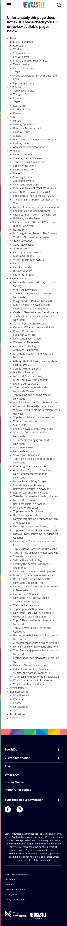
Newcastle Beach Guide (27, 338)
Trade (16, 72)
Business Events (22, 271)
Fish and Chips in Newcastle (29, 665)
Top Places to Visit (24, 90)
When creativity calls (25, 289)
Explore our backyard (25, 383)
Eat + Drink (19, 105)
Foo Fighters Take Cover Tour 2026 (33, 196)
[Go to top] (60, 920)
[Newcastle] (38, 916)
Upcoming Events (23, 83)
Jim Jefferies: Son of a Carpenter (31, 211)
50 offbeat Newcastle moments (31, 673)
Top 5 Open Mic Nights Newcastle (32, 609)
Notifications (20, 706)
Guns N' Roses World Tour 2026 (31, 192)
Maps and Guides (23, 256)
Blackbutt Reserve (23, 372)
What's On (12, 775)
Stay (12, 117)
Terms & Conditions (15, 889)
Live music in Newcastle (27, 594)
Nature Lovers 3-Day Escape (29, 481)
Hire (15, 263)
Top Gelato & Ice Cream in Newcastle (34, 417)
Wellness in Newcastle (26, 342)
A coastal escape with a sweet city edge (36, 643)
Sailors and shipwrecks (26, 455)
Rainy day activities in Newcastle (32, 489)
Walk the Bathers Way (26, 605)
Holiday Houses (22, 132)
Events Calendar (22, 154)
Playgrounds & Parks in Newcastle (33, 301)
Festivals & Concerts (25, 169)
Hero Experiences (23, 68)
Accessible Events (23, 181)
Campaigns (19, 45)
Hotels (17, 120)
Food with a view (23, 447)
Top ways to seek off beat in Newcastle (35, 530)
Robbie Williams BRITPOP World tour (34, 188)
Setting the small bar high (28, 560)
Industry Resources (21, 42)
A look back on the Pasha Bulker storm (35, 402)
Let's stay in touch (23, 274)
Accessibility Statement (17, 874)
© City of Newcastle (15, 899)
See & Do (15, 87)
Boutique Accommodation (28, 128)
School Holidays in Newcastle (30, 323)
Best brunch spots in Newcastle (31, 579)
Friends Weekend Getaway (28, 485)
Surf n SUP (19, 425)
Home (13, 38)
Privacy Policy (12, 894)
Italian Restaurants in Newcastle (32, 669)
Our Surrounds (22, 267)
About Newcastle (23, 244)
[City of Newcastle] (16, 914)
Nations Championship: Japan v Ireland (36, 207)
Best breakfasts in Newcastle (30, 504)
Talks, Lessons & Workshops (29, 162)
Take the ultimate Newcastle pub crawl (35, 496)
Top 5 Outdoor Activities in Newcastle (35, 549)
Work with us (21, 49)
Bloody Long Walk (23, 226)
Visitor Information (21, 241)
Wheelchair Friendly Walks (28, 684)
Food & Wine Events (25, 165)
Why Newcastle (22, 695)
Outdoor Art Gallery (24, 346)
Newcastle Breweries (25, 500)
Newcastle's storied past (27, 376)
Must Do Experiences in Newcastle (33, 575)
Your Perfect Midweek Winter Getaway (35, 552)
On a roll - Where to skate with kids (33, 327)
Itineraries (19, 98)
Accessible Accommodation (29, 147)
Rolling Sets (20, 229)
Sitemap (9, 884)
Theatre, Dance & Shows (27, 158)
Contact (17, 703)
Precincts (18, 113)
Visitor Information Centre (28, 259)
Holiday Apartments (25, 124)
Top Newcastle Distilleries (28, 511)
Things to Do (20, 94)
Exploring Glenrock (24, 335)
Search (17, 710)
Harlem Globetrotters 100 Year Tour (34, 222)
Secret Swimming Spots (27, 368)
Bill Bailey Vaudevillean (26, 218)
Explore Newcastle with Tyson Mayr (34, 428)
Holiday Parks (21, 143)
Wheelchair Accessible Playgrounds (34, 680)
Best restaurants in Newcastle (30, 492)
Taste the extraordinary (27, 556)
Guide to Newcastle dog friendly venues (36, 312)
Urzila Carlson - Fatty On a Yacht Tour (35, 214)
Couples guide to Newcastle (29, 466)
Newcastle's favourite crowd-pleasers (35, 571)
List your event (22, 57)
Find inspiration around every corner (35, 526)
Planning (18, 699)
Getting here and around (28, 252)
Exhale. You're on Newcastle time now (35, 646)
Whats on (15, 150)
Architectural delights (25, 350)
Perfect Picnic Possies (26, 331)
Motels (17, 135)
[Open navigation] (9, 4)
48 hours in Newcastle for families (33, 406)
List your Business (23, 53)
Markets (18, 173)
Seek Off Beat (18, 688)
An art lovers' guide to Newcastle (32, 470)
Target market (21, 64)
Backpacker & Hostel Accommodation (35, 139)
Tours (16, 102)
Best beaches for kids (25, 515)
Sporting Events (22, 177)
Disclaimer (10, 879)
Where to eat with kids (26, 421)
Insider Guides (21, 109)
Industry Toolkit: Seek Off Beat (30, 60)
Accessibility (20, 248)
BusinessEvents (19, 691)
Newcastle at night (24, 451)
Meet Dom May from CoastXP (30, 380)
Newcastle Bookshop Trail (28, 582)
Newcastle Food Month (26, 184)
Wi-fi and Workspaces (25, 507)
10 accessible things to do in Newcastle (36, 676)
